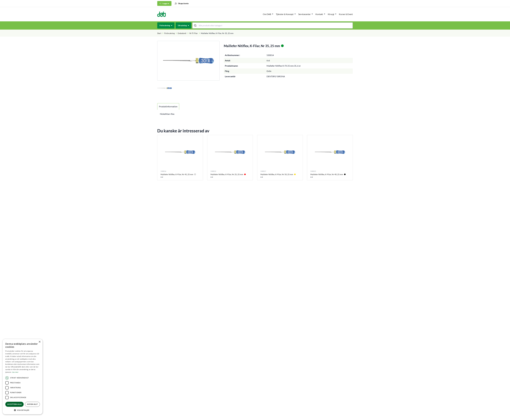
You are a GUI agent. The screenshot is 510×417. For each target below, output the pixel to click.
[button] (22, 410)
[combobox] (272, 25)
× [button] (40, 342)
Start (159, 33)
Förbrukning (169, 33)
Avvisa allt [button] (32, 404)
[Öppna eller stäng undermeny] (273, 14)
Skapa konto (183, 3)
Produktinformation (168, 106)
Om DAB (267, 14)
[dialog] (22, 376)
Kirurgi (331, 14)
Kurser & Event (346, 14)
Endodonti (182, 33)
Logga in (165, 3)
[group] (188, 61)
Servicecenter (304, 14)
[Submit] (195, 25)
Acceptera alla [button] (14, 404)
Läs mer (15, 372)
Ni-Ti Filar (193, 33)
